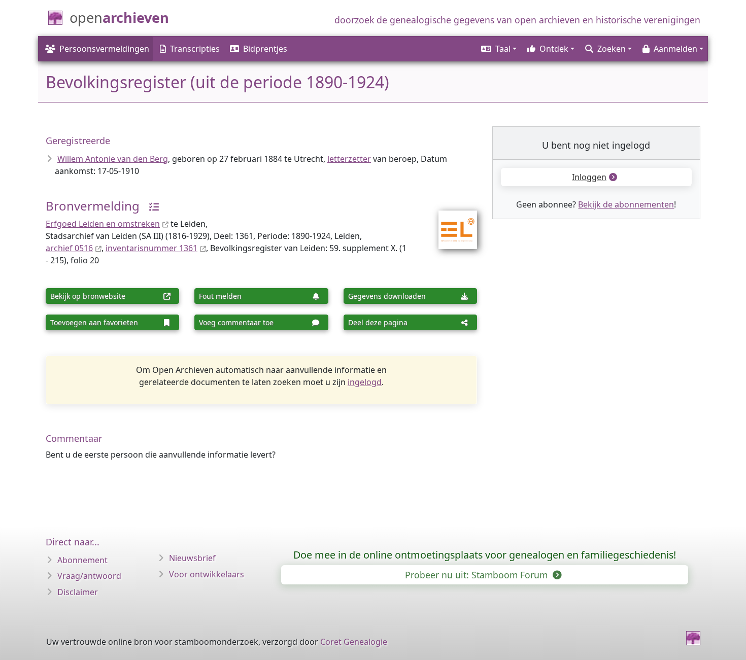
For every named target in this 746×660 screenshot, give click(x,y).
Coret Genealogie (353, 641)
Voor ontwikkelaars (206, 574)
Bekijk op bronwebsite (87, 296)
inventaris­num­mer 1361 (151, 248)
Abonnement (82, 560)
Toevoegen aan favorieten (94, 322)
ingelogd (365, 382)
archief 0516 (69, 248)
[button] (498, 49)
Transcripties (195, 48)
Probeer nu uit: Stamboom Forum (477, 575)
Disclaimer (77, 592)
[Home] (693, 638)
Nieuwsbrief (192, 558)
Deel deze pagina (378, 322)
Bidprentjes (265, 48)
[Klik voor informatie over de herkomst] (150, 205)
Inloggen (589, 177)
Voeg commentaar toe (236, 322)
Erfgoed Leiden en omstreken (103, 223)
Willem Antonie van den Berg (112, 158)
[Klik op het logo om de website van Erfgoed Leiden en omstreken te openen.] (451, 223)
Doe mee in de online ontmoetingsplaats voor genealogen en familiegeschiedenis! (484, 555)
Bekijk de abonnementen (626, 204)
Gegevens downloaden (387, 296)
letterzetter (349, 158)
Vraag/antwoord (89, 575)
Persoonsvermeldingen (104, 48)
